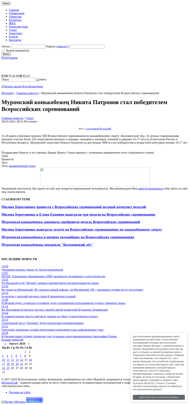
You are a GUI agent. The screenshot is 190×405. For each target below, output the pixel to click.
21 (21, 364)
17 (3, 364)
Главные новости (12, 118)
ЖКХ (12, 23)
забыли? (62, 46)
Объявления (16, 13)
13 (17, 359)
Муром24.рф (9, 382)
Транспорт (15, 33)
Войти (6, 54)
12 (12, 359)
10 (3, 359)
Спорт (13, 29)
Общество (15, 16)
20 (17, 364)
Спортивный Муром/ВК (98, 128)
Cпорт (30, 118)
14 (21, 359)
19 (12, 364)
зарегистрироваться (150, 188)
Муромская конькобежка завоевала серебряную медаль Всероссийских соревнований (70, 222)
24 (3, 368)
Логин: (5, 46)
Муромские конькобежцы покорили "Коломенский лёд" (47, 245)
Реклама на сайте (20, 392)
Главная (14, 9)
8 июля (13, 36)
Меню (6, 3)
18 (8, 364)
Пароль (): (57, 46)
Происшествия (18, 26)
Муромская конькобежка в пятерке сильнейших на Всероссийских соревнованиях (67, 237)
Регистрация (9, 57)
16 (30, 359)
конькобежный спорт (22, 165)
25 (8, 368)
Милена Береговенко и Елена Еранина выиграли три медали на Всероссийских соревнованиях (78, 214)
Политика (15, 19)
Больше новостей (12, 339)
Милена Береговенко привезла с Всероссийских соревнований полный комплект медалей (73, 207)
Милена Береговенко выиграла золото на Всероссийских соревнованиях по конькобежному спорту (81, 229)
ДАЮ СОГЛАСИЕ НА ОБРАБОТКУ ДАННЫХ (159, 397)
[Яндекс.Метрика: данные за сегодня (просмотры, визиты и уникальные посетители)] (13, 402)
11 (8, 359)
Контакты (15, 40)
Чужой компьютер (17, 50)
